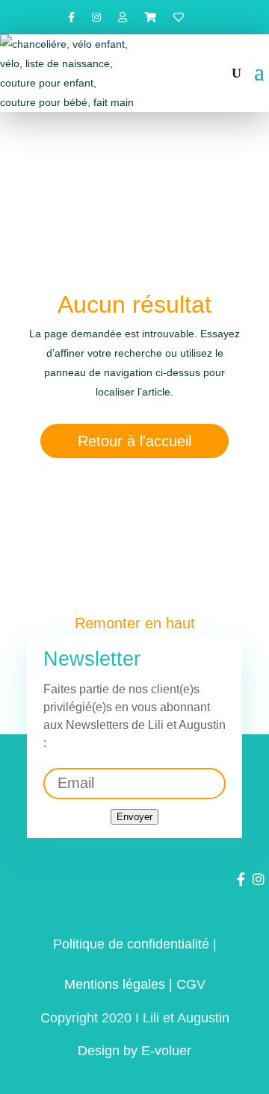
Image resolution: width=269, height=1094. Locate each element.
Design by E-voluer (134, 1050)
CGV (190, 984)
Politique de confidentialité (131, 944)
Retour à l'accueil (134, 441)
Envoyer (134, 816)
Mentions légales (114, 984)
